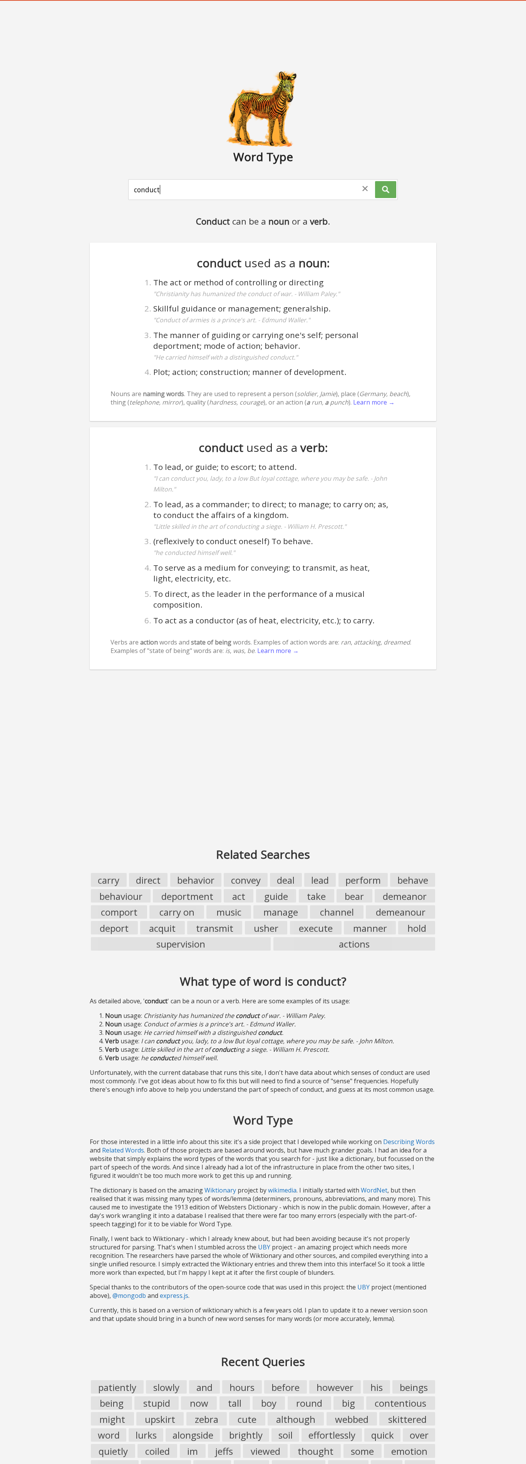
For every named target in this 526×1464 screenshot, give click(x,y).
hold (416, 928)
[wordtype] (263, 108)
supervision (180, 944)
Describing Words (409, 1142)
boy (268, 1403)
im (192, 1451)
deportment (187, 896)
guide (276, 896)
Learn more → (374, 402)
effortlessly (331, 1435)
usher (266, 928)
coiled (157, 1451)
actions (354, 944)
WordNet (374, 1190)
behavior (195, 880)
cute (247, 1419)
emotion (409, 1451)
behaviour (120, 896)
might (112, 1419)
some (362, 1451)
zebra (206, 1419)
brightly (246, 1435)
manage (280, 912)
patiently (117, 1387)
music (228, 912)
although (295, 1419)
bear (354, 896)
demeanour (400, 912)
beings (414, 1387)
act (238, 896)
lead (320, 880)
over (419, 1435)
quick (382, 1435)
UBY (264, 1247)
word (109, 1435)
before (285, 1387)
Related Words (123, 1150)
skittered (407, 1419)
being (112, 1403)
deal (286, 880)
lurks (146, 1435)
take (316, 896)
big (348, 1403)
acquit (162, 928)
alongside (193, 1435)
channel (337, 912)
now (199, 1403)
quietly (113, 1451)
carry (108, 880)
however (335, 1387)
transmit (214, 928)
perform (363, 880)
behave (412, 880)
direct (148, 880)
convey (246, 880)
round (309, 1403)
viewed (265, 1451)
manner (370, 928)
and (204, 1387)
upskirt (160, 1419)
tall (234, 1403)
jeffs (224, 1451)
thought (315, 1451)
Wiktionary (220, 1190)
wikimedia (282, 1190)
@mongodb (129, 1295)
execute (316, 928)
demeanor (405, 896)
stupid (156, 1403)
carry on (176, 912)
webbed (352, 1419)
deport (114, 928)
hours (242, 1387)
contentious (400, 1403)
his (376, 1387)
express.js (174, 1295)
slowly (166, 1387)
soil (285, 1435)
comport (119, 912)
